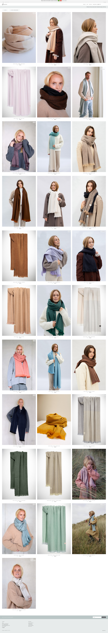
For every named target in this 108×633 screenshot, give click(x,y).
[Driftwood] (89, 37)
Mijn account (30, 626)
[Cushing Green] (54, 528)
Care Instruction (30, 624)
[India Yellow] (54, 419)
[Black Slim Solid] (89, 255)
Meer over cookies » (64, 0)
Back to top (103, 630)
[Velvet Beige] (54, 37)
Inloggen (3, 2)
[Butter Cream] (54, 201)
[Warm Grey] (89, 419)
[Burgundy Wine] (19, 146)
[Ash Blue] (19, 528)
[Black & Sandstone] (89, 201)
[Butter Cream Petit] (19, 583)
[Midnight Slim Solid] (19, 419)
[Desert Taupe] (89, 146)
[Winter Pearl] (89, 310)
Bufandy (84, 4)
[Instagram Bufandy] (105, 2)
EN (8, 2)
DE (7, 2)
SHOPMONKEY (8, 630)
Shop (87, 4)
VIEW (17, 119)
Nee (60, 0)
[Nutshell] (19, 310)
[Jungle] (54, 310)
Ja (58, 0)
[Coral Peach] (19, 37)
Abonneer (103, 617)
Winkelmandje (95, 4)
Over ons (90, 4)
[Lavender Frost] (54, 255)
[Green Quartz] (54, 146)
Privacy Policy (30, 623)
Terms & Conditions (31, 625)
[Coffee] (19, 201)
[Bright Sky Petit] (89, 528)
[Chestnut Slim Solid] (19, 255)
